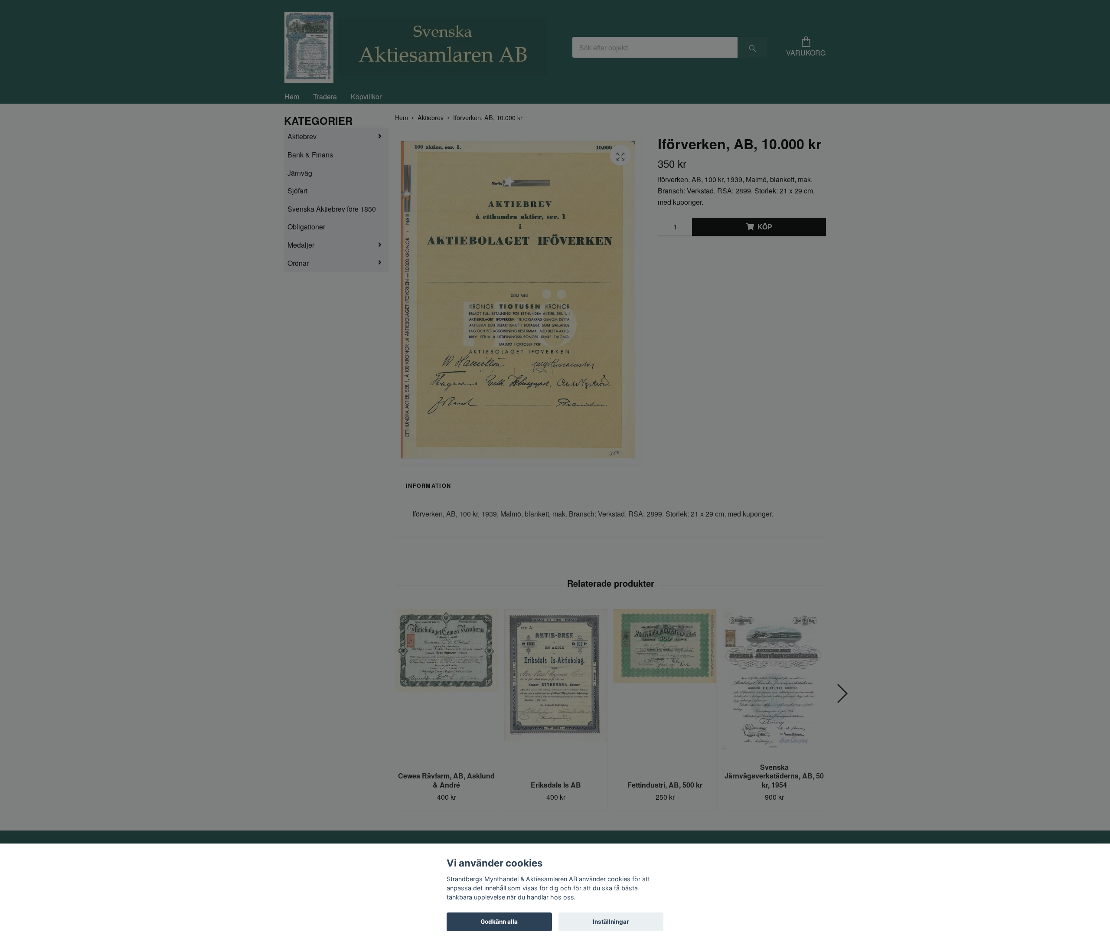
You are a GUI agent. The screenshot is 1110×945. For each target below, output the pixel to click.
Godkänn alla (499, 921)
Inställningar (611, 921)
